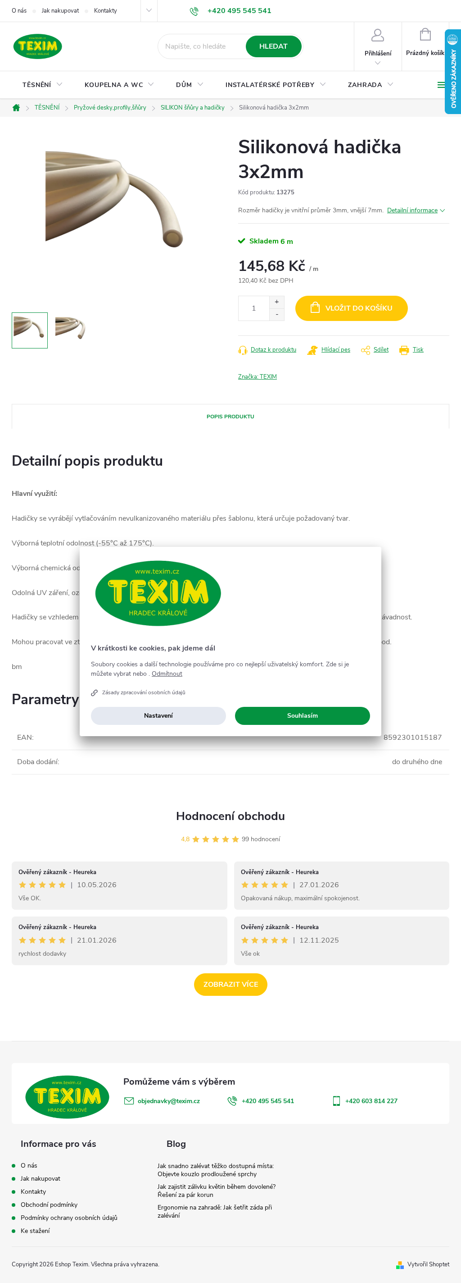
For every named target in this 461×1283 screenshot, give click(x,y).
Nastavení (158, 715)
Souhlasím (302, 715)
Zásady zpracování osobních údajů (143, 692)
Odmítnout (167, 674)
